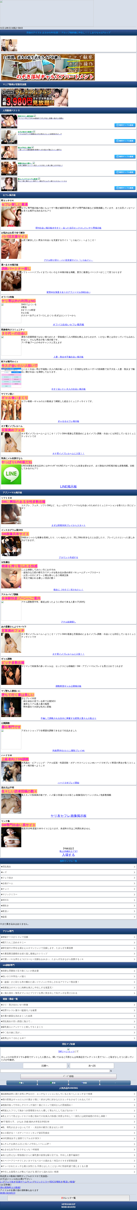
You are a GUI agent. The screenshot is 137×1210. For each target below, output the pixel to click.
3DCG (53, 1182)
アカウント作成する (68, 557)
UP (73, 1204)
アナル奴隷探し (68, 622)
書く (22, 1083)
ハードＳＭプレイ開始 (68, 783)
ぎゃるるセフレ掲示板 (68, 421)
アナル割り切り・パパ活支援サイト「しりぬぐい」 (68, 260)
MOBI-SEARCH (7, 1193)
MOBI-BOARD (68, 1207)
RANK (68, 1204)
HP (63, 1204)
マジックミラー (41, 1182)
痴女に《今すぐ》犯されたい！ (68, 589)
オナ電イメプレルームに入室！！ (68, 453)
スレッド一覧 (69, 1198)
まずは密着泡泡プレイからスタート (68, 525)
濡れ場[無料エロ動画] (10, 1187)
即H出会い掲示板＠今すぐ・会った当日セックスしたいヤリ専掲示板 (68, 228)
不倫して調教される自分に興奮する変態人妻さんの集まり (68, 718)
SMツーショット (66, 1051)
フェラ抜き (10, 1182)
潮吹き (59, 1182)
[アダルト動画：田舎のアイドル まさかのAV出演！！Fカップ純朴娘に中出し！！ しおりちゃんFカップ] (9, 50)
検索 (85, 1083)
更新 (54, 1083)
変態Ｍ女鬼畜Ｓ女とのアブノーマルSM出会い (68, 292)
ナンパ (30, 1182)
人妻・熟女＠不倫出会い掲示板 (68, 357)
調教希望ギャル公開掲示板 (68, 686)
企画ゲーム (21, 1182)
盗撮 (72, 1182)
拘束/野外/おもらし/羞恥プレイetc (68, 750)
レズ (2, 1182)
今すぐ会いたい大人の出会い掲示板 (68, 389)
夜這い (66, 1182)
